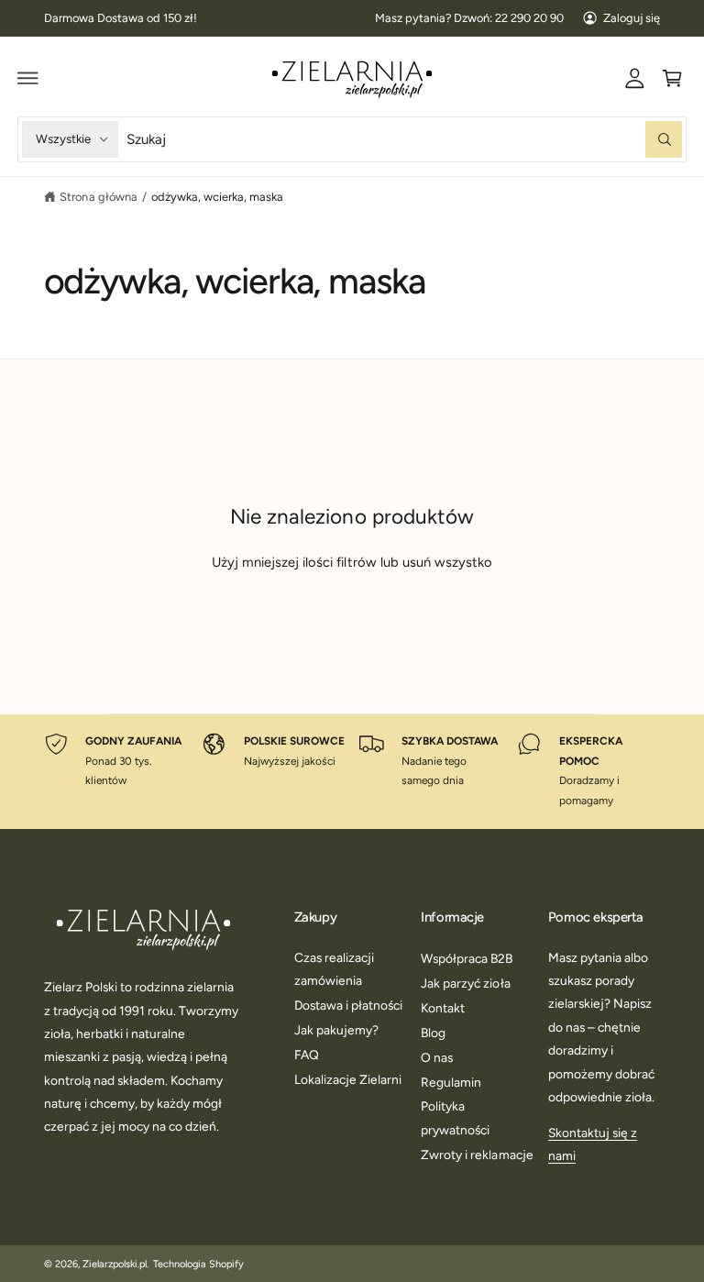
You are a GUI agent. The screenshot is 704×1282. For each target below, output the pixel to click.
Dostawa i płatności (348, 1005)
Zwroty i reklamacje (477, 1154)
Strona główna (98, 197)
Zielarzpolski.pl (114, 1264)
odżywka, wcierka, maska (217, 197)
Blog (433, 1032)
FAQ (306, 1054)
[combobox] (404, 138)
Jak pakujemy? (336, 1029)
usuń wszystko (447, 562)
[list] (352, 772)
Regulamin (451, 1082)
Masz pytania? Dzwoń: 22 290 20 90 (470, 18)
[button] (28, 78)
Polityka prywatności (455, 1117)
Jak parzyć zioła (465, 983)
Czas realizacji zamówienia (334, 969)
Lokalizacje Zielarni (348, 1079)
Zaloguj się (631, 18)
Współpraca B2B (466, 958)
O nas (437, 1057)
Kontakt (443, 1007)
